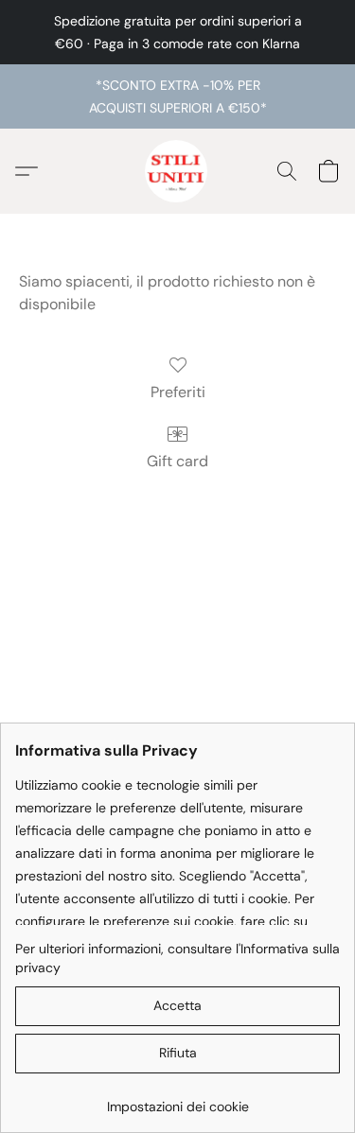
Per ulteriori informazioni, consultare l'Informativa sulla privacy (177, 958)
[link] (177, 1099)
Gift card (177, 461)
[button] (178, 171)
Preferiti (178, 392)
